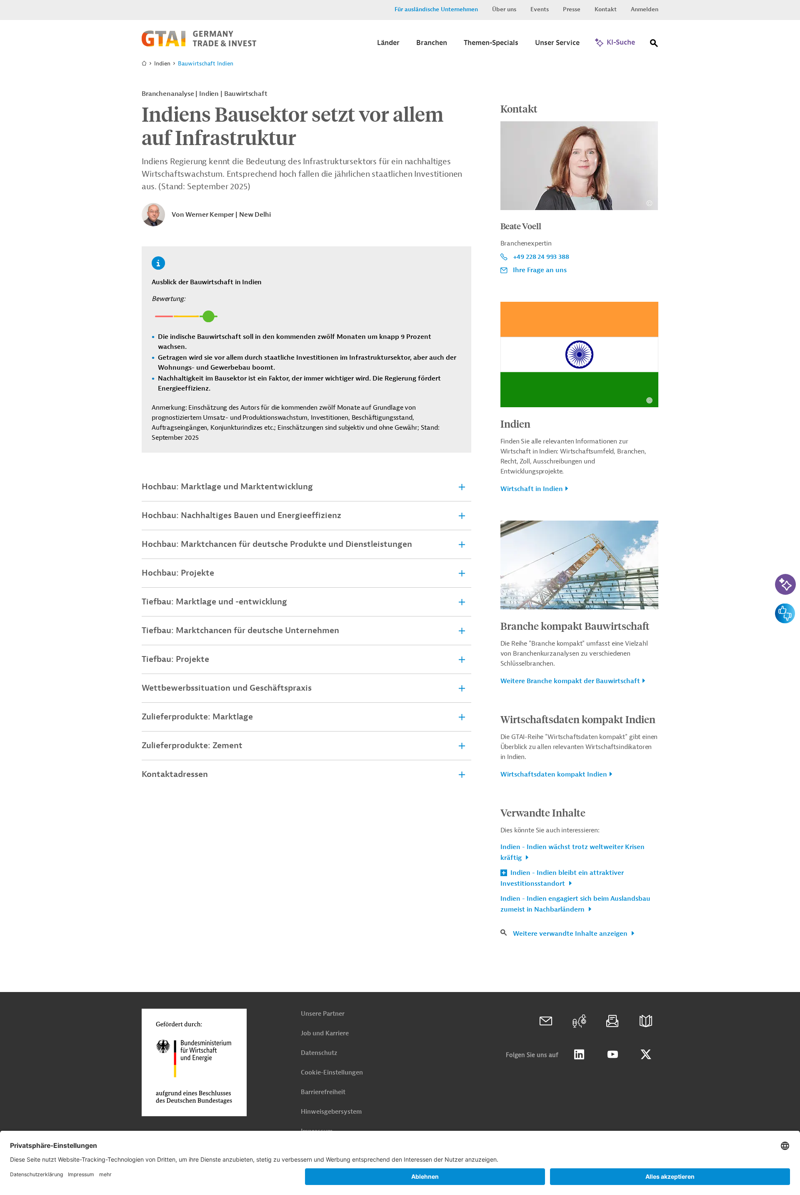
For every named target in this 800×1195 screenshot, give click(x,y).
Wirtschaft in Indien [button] (531, 489)
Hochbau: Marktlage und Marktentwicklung (227, 486)
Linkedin (579, 1054)
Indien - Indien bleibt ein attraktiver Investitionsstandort (562, 878)
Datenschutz (319, 1053)
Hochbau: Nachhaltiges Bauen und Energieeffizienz (241, 515)
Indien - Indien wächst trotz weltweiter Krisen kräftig (572, 852)
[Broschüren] (645, 1021)
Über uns (504, 9)
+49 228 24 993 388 (541, 257)
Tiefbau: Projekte (175, 659)
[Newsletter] (612, 1021)
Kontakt (606, 9)
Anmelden (644, 9)
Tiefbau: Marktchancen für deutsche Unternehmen (240, 630)
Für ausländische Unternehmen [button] (436, 9)
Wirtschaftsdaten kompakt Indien (577, 719)
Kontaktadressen (175, 774)
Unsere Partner (323, 1014)
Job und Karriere (325, 1033)
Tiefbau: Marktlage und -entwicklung (214, 601)
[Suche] (654, 45)
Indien (515, 423)
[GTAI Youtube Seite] (612, 1054)
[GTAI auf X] (645, 1054)
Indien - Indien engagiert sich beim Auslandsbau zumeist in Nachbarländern (575, 904)
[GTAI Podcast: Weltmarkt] (579, 1021)
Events (539, 9)
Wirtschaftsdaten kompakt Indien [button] (553, 774)
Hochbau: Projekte (178, 573)
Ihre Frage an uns (540, 270)
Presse (571, 9)
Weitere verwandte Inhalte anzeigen (571, 933)
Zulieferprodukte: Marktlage (197, 716)
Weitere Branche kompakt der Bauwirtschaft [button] (570, 681)
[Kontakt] (545, 1021)
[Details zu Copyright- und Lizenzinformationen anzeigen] (649, 203)
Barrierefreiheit (323, 1092)
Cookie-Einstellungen (332, 1073)
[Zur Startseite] (199, 44)
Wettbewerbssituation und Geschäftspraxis (227, 688)
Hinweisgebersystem (331, 1112)
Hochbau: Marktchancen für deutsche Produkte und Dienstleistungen (277, 544)
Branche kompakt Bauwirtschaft (575, 625)
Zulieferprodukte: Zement (192, 745)
